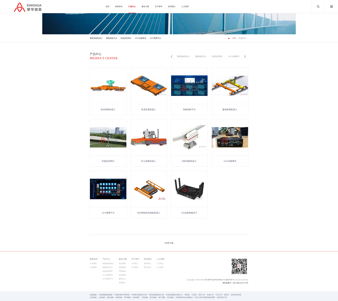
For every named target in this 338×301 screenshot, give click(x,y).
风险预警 (122, 267)
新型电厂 (122, 283)
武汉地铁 (170, 297)
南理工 (226, 295)
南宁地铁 (161, 297)
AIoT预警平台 (155, 38)
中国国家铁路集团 (105, 295)
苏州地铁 (153, 297)
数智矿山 (122, 279)
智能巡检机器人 (96, 38)
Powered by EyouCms (240, 280)
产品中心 (132, 7)
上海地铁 (101, 297)
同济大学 (201, 295)
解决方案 (145, 7)
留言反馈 (147, 267)
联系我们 (171, 7)
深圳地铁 (119, 297)
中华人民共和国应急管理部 (204, 297)
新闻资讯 (119, 7)
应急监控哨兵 (126, 38)
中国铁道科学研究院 (122, 295)
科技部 (187, 295)
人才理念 (159, 263)
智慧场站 (122, 271)
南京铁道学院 (236, 295)
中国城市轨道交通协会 (184, 297)
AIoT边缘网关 (140, 38)
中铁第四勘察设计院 (156, 295)
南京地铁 (110, 297)
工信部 (194, 295)
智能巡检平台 (111, 38)
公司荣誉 (134, 267)
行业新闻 (93, 267)
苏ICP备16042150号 (240, 283)
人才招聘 (185, 7)
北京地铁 (93, 297)
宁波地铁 (144, 297)
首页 (107, 7)
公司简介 (134, 263)
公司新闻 (93, 263)
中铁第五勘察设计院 (139, 295)
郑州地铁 (127, 297)
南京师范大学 (222, 297)
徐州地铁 (136, 297)
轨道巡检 (122, 263)
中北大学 (218, 295)
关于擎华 (158, 7)
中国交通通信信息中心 (174, 295)
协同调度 (122, 275)
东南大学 (210, 295)
